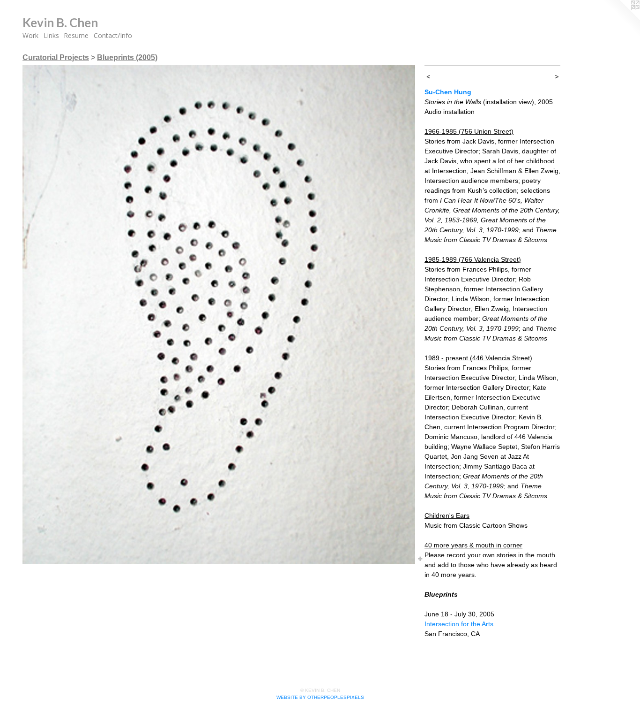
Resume (76, 35)
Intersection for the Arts (458, 624)
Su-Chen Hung (447, 92)
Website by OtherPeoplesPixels (320, 697)
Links (51, 35)
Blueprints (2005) (127, 57)
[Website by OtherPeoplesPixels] (621, 19)
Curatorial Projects (55, 57)
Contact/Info (113, 35)
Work (30, 35)
